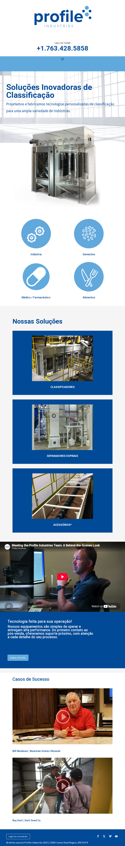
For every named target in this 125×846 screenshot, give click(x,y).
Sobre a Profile (18, 657)
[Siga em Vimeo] (110, 836)
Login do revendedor (18, 836)
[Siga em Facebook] (98, 836)
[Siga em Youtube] (116, 836)
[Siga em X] (104, 836)
